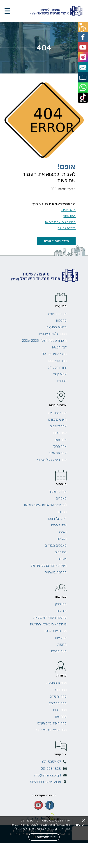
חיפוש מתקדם (57, 419)
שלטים (62, 559)
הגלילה (62, 539)
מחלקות (61, 320)
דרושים (62, 381)
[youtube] (38, 805)
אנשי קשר (60, 374)
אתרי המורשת (57, 413)
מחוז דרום (60, 710)
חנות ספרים (59, 651)
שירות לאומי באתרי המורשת (48, 624)
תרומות (62, 644)
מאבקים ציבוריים (56, 545)
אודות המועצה (57, 314)
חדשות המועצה (56, 327)
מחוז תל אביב (58, 703)
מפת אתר (69, 216)
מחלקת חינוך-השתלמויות (50, 618)
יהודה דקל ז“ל (57, 367)
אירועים (62, 611)
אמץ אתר (60, 638)
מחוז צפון (61, 717)
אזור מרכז (60, 446)
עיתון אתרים (59, 525)
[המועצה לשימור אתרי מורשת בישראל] (56, 10)
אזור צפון (61, 440)
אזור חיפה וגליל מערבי (52, 460)
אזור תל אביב (58, 453)
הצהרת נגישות (67, 228)
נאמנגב (62, 532)
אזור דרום (60, 433)
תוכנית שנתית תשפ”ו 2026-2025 (44, 341)
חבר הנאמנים (58, 361)
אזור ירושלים (58, 426)
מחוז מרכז (59, 690)
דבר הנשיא (59, 347)
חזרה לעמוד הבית (56, 241)
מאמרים (61, 498)
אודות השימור (58, 492)
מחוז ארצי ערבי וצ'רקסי (51, 730)
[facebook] (49, 805)
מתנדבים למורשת (55, 631)
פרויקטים (61, 552)
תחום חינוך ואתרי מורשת (60, 222)
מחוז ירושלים (58, 696)
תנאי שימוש (68, 210)
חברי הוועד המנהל (54, 354)
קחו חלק (61, 604)
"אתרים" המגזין (57, 519)
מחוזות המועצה (56, 683)
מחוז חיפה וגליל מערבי (52, 723)
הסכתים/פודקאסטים (53, 334)
